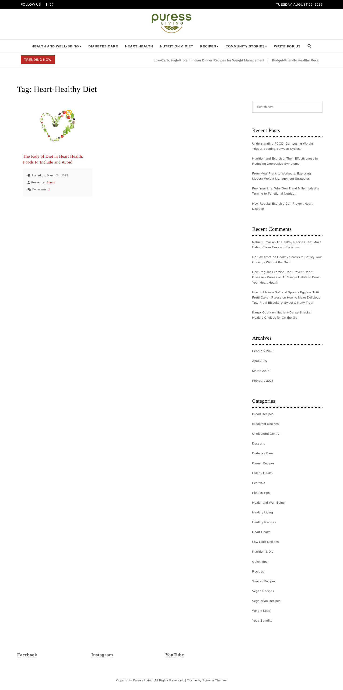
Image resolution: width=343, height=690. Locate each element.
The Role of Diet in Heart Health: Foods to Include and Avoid (53, 159)
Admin (51, 182)
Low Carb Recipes (265, 542)
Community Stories (245, 46)
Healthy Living (262, 512)
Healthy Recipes (264, 522)
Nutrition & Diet (176, 46)
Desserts (258, 443)
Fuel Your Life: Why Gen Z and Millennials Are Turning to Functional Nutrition (285, 191)
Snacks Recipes (264, 581)
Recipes (208, 46)
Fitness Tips (261, 492)
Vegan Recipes (263, 591)
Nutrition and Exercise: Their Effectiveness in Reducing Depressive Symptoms (285, 161)
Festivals (258, 483)
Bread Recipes (263, 414)
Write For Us (287, 46)
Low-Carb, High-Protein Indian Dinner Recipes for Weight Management (202, 60)
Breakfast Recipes (265, 424)
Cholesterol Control (266, 433)
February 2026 (262, 351)
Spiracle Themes (214, 680)
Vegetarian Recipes (266, 601)
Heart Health (139, 46)
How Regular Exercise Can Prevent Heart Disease (282, 206)
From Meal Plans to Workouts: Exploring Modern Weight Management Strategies (281, 176)
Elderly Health (262, 473)
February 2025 (262, 380)
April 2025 (259, 361)
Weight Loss (261, 610)
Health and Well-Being (55, 46)
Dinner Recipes (263, 463)
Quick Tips (260, 561)
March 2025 (261, 371)
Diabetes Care (103, 46)
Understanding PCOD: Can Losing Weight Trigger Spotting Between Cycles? (282, 146)
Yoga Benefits (262, 620)
